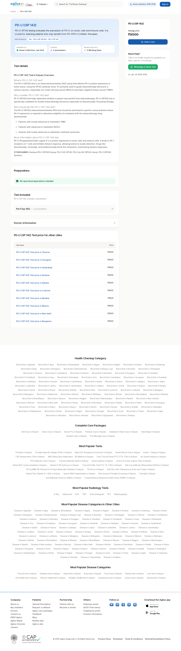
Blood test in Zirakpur (125, 415)
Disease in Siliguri (64, 553)
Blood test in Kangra (157, 386)
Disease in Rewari (117, 549)
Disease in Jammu (127, 527)
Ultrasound (67, 494)
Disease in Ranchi (98, 549)
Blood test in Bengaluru (50, 369)
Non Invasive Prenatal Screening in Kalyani (117, 473)
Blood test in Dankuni (79, 373)
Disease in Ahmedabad (61, 510)
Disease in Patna (161, 544)
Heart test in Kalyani (72, 573)
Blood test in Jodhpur (94, 386)
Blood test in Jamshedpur (70, 386)
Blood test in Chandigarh (149, 369)
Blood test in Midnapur (91, 394)
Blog (34, 617)
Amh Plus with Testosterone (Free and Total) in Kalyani (131, 469)
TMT (84, 494)
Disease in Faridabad (112, 519)
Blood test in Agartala (25, 364)
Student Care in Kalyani (76, 436)
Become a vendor (68, 607)
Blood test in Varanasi (78, 415)
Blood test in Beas (29, 369)
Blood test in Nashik (124, 398)
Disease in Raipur (61, 549)
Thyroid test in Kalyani (27, 573)
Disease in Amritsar (120, 510)
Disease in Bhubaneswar (46, 515)
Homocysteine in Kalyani (102, 461)
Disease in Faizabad (91, 519)
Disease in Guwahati (89, 523)
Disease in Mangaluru (90, 536)
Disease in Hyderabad (151, 523)
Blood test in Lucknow (108, 390)
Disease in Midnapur (153, 536)
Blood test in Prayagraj (155, 403)
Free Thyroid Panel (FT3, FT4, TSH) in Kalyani (117, 457)
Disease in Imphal (29, 527)
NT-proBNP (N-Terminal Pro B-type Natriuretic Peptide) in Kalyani (55, 469)
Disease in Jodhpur (25, 532)
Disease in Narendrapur (152, 540)
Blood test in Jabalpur (135, 381)
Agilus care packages (42, 611)
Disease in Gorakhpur (46, 523)
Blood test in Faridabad (25, 377)
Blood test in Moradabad (136, 394)
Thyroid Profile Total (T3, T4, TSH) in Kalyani (102, 465)
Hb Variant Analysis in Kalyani (153, 457)
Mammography (120, 494)
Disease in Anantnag (141, 510)
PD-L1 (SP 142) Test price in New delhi (33, 313)
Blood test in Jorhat (115, 386)
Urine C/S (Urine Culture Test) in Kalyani (133, 461)
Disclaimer (118, 639)
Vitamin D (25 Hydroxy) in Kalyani (64, 465)
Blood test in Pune (27, 407)
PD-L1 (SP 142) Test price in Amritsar (33, 275)
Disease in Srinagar (84, 553)
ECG (77, 494)
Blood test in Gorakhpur (110, 377)
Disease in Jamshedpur (148, 527)
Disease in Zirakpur (112, 557)
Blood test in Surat (115, 411)
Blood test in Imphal (93, 381)
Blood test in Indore (113, 381)
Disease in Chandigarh (114, 515)
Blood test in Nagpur (78, 398)
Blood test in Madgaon (153, 390)
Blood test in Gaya (46, 377)
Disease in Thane (120, 553)
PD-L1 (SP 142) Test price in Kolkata (32, 283)
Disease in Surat (103, 553)
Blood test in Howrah (48, 381)
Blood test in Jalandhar (25, 386)
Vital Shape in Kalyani (150, 432)
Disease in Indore (48, 527)
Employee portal (90, 604)
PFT (109, 494)
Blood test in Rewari (108, 407)
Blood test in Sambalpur (151, 407)
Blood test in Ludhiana (130, 390)
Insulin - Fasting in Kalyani (154, 452)
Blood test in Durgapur (125, 373)
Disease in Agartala (22, 510)
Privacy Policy (104, 639)
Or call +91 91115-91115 (137, 74)
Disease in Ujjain (139, 553)
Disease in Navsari (63, 544)
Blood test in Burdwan (125, 369)
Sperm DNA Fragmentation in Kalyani (79, 473)
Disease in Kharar (120, 532)
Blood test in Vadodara (56, 415)
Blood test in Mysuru (56, 398)
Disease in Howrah (130, 523)
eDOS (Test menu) (91, 607)
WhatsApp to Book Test (145, 67)
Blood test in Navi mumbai (147, 398)
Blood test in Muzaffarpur (33, 398)
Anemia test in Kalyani (156, 578)
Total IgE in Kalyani (147, 473)
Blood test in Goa (89, 377)
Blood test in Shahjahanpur (29, 411)
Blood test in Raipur (46, 407)
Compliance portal (91, 611)
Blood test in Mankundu (47, 394)
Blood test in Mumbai (159, 394)
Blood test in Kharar (46, 390)
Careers (14, 627)
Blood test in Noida (69, 403)
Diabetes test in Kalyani (50, 573)
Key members (17, 607)
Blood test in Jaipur (156, 381)
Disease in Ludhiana (48, 536)
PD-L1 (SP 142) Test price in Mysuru (32, 306)
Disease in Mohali (26, 540)
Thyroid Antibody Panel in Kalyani (73, 461)
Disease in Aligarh (101, 510)
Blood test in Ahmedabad (68, 364)
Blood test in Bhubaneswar (75, 369)
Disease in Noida (103, 544)
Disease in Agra (41, 510)
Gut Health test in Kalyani (26, 578)
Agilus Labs (37, 624)
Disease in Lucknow (27, 536)
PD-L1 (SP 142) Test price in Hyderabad (34, 267)
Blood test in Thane (135, 411)
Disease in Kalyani (64, 532)
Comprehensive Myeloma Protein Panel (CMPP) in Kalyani (110, 478)
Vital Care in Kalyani (30, 432)
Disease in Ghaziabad (151, 519)
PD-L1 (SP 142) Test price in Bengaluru (34, 321)
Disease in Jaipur (87, 527)
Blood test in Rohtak (129, 407)
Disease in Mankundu (112, 536)
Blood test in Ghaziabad (68, 377)
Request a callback (41, 607)
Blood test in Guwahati (156, 377)
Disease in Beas (160, 510)
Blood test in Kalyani (136, 386)
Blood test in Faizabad (148, 373)
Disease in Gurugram (68, 523)
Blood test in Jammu (47, 386)
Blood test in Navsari (25, 403)
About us (15, 604)
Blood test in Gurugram (134, 377)
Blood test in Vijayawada (102, 415)
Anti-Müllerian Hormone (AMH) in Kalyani (63, 478)
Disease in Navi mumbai (41, 544)
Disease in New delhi (83, 544)
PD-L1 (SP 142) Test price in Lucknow (33, 290)
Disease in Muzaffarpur (90, 540)
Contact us (16, 614)
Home (13, 11)
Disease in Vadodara (158, 553)
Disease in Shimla (46, 553)
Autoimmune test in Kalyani (109, 578)
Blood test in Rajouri (67, 407)
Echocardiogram (97, 494)
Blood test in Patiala (113, 403)
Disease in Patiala (143, 544)
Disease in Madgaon (69, 536)
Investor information (92, 614)
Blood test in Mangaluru (23, 394)
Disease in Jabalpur (67, 527)
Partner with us (67, 604)
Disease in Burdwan (92, 515)
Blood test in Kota (87, 390)
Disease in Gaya (132, 519)
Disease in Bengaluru (23, 515)
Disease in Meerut (133, 536)
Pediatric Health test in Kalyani (82, 578)
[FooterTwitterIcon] (135, 604)
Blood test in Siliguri (73, 411)
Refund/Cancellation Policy (157, 639)
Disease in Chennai (136, 515)
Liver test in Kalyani (155, 573)
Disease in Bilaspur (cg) (70, 515)
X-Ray (56, 494)
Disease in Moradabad (47, 540)
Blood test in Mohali (113, 394)
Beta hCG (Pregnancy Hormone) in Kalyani (93, 452)
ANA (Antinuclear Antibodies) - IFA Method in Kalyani (70, 457)
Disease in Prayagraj (24, 549)
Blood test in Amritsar (132, 364)
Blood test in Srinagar (94, 411)
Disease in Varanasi (69, 557)
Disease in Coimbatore (157, 515)
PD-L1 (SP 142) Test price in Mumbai (32, 298)
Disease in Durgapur (70, 519)
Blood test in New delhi (48, 403)
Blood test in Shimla (53, 411)
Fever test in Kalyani (113, 573)
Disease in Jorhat (45, 532)
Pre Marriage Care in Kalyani (102, 436)
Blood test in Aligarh (111, 364)
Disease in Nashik (20, 544)
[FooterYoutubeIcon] (111, 604)
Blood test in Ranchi (88, 407)
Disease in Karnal (101, 532)
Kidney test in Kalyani (134, 573)
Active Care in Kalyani (51, 432)
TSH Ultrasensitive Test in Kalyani (30, 457)
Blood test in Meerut (69, 394)
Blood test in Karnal (26, 390)
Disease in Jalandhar (107, 527)
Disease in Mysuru (111, 540)
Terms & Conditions (134, 639)
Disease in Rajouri (80, 549)
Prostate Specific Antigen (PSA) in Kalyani (53, 452)
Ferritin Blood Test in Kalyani (127, 452)
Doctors (14, 611)
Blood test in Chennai (32, 373)
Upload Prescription (41, 604)
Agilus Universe (18, 624)
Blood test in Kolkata (67, 390)
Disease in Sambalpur (156, 549)
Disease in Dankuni (28, 519)
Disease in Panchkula (123, 544)
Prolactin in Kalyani (24, 452)
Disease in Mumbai (68, 540)
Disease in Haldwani (109, 523)
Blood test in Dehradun (102, 373)
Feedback (36, 614)
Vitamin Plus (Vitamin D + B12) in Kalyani (43, 473)
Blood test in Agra (46, 364)
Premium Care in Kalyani (95, 432)
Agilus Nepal (16, 621)
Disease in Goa (26, 523)
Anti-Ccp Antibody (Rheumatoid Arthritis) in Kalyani (147, 465)
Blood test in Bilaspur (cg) (101, 369)
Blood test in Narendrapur (101, 398)
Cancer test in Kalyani (134, 578)
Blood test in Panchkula (91, 403)
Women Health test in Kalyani (52, 578)
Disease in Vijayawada (90, 557)
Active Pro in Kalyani (73, 432)
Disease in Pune (43, 549)
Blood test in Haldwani (26, 381)
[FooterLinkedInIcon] (129, 604)
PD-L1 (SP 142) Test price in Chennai (33, 252)
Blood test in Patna (133, 403)
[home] (22, 4)
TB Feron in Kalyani (95, 469)
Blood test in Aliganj (91, 364)
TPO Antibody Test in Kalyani (43, 461)
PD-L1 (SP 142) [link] (26, 11)
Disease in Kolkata (139, 532)
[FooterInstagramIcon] (117, 604)
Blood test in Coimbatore (56, 373)
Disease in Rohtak (136, 549)
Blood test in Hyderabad (71, 381)
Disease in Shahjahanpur (24, 553)
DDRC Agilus (16, 617)
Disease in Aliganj (82, 510)
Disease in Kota (157, 532)
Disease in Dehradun (49, 519)
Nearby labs (38, 621)
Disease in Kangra (83, 532)
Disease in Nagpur (131, 540)
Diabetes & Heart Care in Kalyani (123, 432)
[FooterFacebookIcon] (123, 604)
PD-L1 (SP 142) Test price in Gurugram (33, 260)
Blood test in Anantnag (155, 364)
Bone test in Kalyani (92, 573)
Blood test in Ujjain (155, 411)
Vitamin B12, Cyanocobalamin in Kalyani (29, 465)
